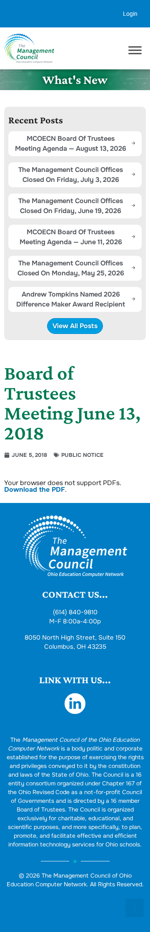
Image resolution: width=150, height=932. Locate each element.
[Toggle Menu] (135, 50)
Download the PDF (34, 489)
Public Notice (82, 455)
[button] (134, 908)
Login (130, 13)
